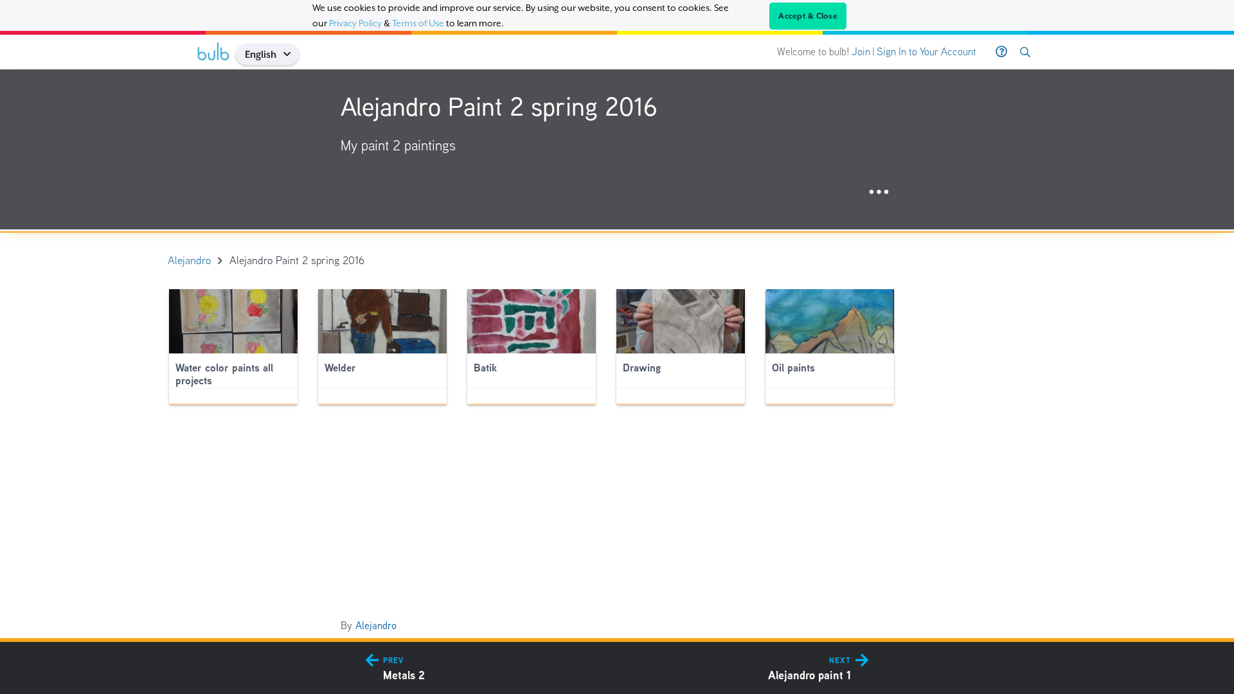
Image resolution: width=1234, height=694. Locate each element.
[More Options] (879, 192)
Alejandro (376, 625)
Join (861, 51)
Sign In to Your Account (926, 51)
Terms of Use (418, 23)
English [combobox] (260, 54)
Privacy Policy (355, 23)
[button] (291, 54)
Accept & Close (807, 16)
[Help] (1001, 52)
